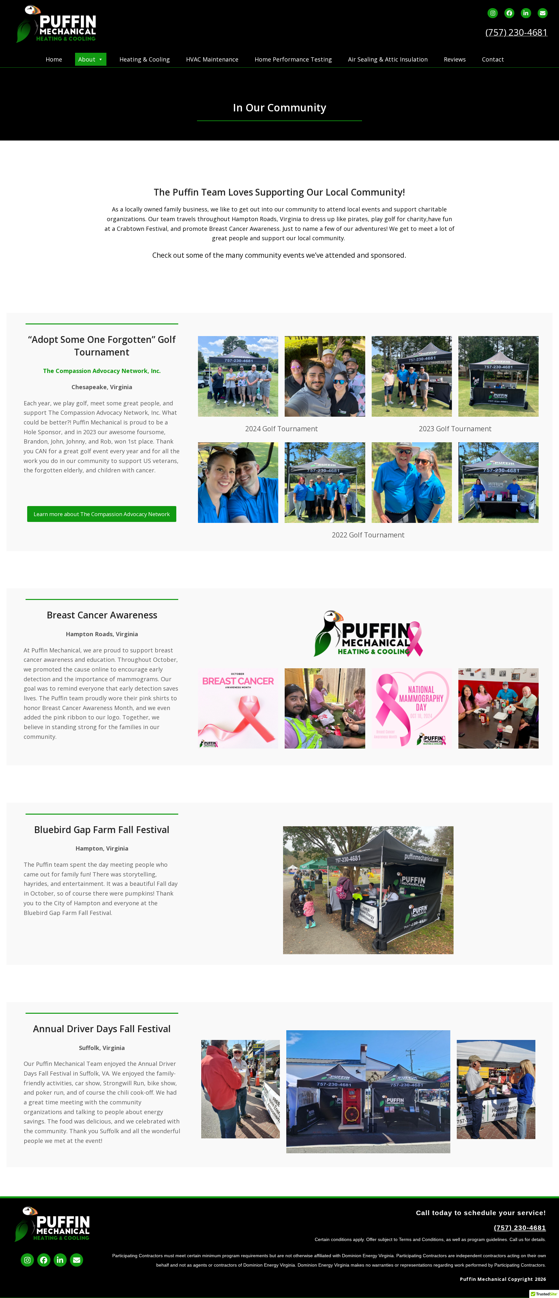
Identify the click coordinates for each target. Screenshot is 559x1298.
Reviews (455, 59)
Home (54, 59)
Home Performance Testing (293, 59)
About (86, 59)
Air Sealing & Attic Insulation (388, 59)
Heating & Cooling (144, 59)
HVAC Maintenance (212, 59)
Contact (493, 59)
